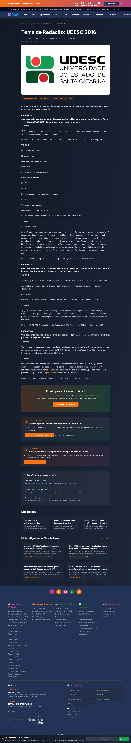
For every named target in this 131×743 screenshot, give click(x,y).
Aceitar (125, 739)
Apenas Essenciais (94, 739)
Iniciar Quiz (64, 384)
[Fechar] (88, 355)
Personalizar (112, 739)
